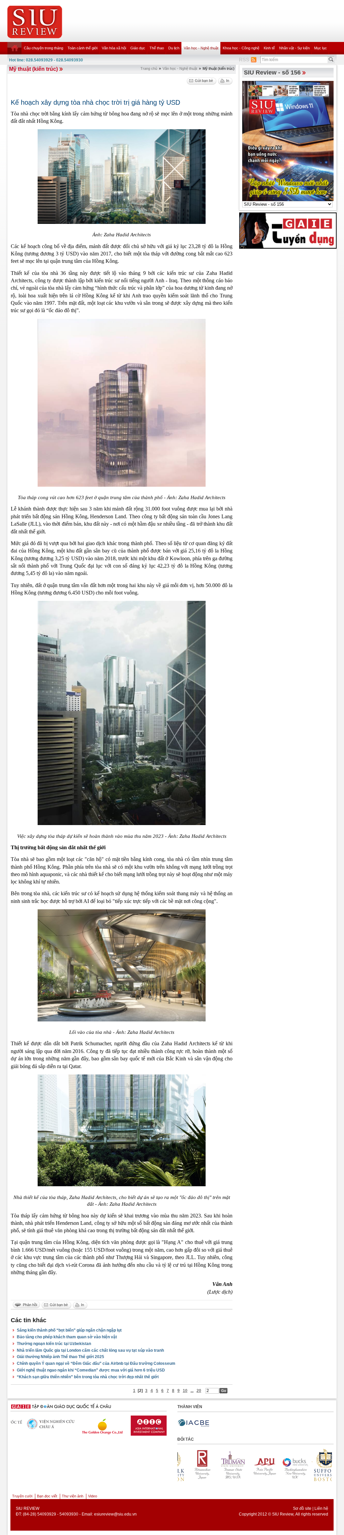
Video (92, 1496)
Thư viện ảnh (72, 1496)
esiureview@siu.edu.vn (115, 1514)
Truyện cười (22, 1496)
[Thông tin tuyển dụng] (288, 230)
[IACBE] (193, 1423)
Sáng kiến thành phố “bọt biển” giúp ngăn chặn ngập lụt (69, 1330)
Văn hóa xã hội (114, 48)
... (192, 1390)
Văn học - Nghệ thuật (201, 48)
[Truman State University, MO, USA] (322, 1465)
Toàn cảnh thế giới (82, 48)
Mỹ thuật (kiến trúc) (33, 69)
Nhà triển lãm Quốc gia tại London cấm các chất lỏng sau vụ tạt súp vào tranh (90, 1350)
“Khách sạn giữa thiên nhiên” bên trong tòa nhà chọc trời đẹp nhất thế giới (88, 1377)
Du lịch (173, 48)
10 (185, 1390)
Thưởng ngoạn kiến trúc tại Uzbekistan (54, 1343)
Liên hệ (321, 1508)
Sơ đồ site (302, 1508)
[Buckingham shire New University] (230, 1465)
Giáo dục (137, 48)
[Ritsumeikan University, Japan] (291, 1465)
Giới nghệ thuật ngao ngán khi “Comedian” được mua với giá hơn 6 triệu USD (91, 1370)
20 (199, 1390)
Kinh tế (269, 48)
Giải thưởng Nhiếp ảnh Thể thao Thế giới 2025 (60, 1356)
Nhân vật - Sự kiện (294, 48)
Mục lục (320, 48)
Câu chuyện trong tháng (43, 48)
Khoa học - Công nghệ (241, 48)
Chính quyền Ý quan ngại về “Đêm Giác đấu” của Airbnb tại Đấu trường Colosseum (96, 1363)
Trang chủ (148, 68)
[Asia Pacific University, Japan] (199, 1465)
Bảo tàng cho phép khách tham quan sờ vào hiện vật (67, 1337)
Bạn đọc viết (47, 1496)
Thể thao (156, 48)
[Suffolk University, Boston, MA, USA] (261, 1465)
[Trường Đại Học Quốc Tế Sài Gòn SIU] (139, 1424)
